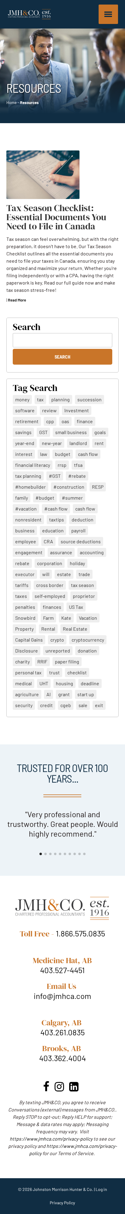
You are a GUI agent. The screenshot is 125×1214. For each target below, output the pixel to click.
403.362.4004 (62, 1058)
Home (11, 102)
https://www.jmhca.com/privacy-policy (51, 1138)
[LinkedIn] (74, 1086)
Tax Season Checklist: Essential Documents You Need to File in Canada (56, 217)
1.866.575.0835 (80, 933)
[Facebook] (46, 1086)
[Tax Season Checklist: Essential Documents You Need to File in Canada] (42, 174)
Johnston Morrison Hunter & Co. (63, 1189)
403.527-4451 (62, 970)
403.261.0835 (62, 1032)
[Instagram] (59, 1086)
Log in (101, 1189)
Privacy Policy (62, 1202)
